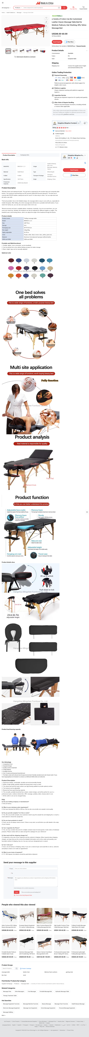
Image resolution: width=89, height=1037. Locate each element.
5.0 (69, 158)
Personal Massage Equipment (67, 1008)
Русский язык (39, 1025)
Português (25, 1025)
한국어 (68, 1025)
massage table (6, 972)
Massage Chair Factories (61, 1004)
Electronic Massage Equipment (11, 1008)
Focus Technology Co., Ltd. (33, 1030)
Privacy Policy (70, 1030)
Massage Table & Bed (28, 12)
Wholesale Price (52, 1021)
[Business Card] (85, 163)
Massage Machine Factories (30, 1004)
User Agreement (54, 1030)
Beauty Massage (46, 1004)
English (14, 1025)
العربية (63, 1025)
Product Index (80, 1021)
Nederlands (57, 1025)
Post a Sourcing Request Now (23, 895)
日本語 (73, 1025)
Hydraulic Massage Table (62, 991)
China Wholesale (43, 1021)
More (3, 1015)
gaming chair (69, 972)
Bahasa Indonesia (50, 1026)
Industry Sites (61, 1021)
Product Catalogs (26, 968)
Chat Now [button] (71, 42)
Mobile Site (41, 1023)
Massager (19, 12)
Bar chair (4, 975)
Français (32, 1025)
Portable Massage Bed (46, 991)
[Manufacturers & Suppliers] (44, 3)
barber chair (26, 972)
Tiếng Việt (41, 1026)
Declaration (62, 1030)
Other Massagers (19, 991)
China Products (15, 1021)
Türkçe (36, 1026)
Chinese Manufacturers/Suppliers (29, 1021)
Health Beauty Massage (78, 1004)
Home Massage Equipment (48, 1008)
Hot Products (7, 1021)
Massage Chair (7, 991)
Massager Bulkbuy (8, 1012)
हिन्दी (78, 1025)
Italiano (46, 1025)
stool (24, 975)
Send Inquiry (57, 42)
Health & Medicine (11, 12)
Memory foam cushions (50, 972)
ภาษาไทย (83, 1025)
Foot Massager (32, 991)
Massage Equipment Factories (11, 1004)
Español (19, 1025)
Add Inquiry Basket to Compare (26, 57)
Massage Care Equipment (30, 1008)
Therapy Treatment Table (10, 995)
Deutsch (51, 1025)
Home (3, 12)
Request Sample (81, 46)
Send (16, 892)
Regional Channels (70, 1021)
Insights (48, 1023)
